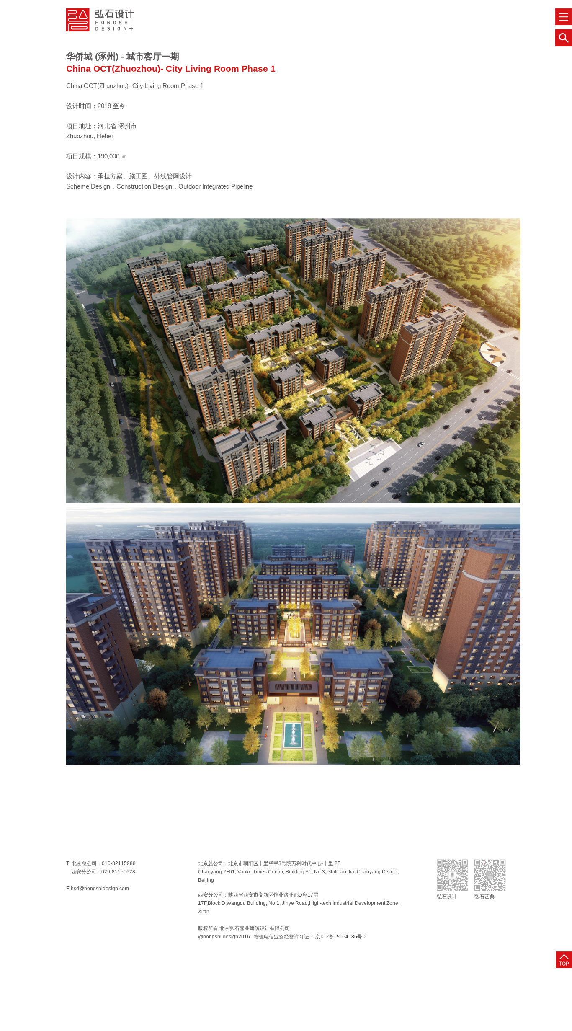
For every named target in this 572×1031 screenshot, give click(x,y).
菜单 (563, 16)
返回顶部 (564, 959)
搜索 (563, 37)
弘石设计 (100, 20)
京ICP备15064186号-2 (340, 937)
